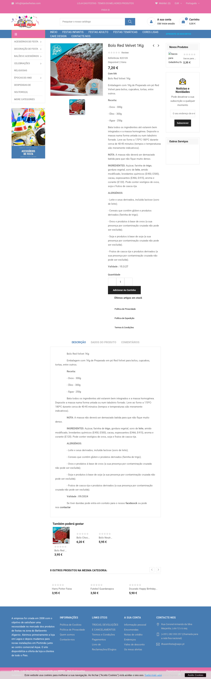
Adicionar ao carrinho (124, 290)
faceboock (131, 503)
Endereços (130, 639)
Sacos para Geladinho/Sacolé (190, 58)
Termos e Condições (103, 634)
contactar (65, 507)
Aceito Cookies (195, 675)
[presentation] (151, 569)
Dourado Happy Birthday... (143, 588)
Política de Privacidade (72, 629)
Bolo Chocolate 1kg (83, 537)
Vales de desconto (134, 644)
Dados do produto (103, 342)
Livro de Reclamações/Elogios (104, 647)
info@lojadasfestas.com (28, 3)
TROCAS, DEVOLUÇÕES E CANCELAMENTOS (105, 627)
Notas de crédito (133, 634)
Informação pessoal (135, 624)
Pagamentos (99, 639)
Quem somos (67, 634)
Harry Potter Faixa (62, 588)
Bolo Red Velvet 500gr (61, 550)
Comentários (130, 342)
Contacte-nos (67, 639)
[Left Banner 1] (28, 133)
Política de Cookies (70, 624)
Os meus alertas (133, 649)
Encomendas (131, 629)
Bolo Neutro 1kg (105, 537)
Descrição (79, 342)
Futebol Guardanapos (102, 588)
